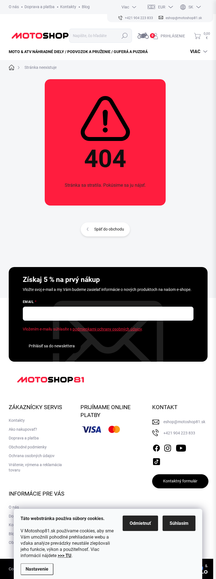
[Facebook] (156, 447)
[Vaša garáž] (144, 35)
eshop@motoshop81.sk (184, 422)
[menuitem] (80, 51)
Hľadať (124, 35)
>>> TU (64, 555)
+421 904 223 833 (179, 433)
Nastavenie (37, 569)
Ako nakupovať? (23, 429)
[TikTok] (156, 460)
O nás (14, 6)
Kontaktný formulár (180, 481)
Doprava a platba (39, 6)
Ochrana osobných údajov (32, 455)
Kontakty (68, 6)
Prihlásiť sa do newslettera (52, 346)
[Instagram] (167, 447)
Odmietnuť (140, 523)
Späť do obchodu (109, 229)
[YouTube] (181, 447)
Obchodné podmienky (28, 447)
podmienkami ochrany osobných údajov (107, 329)
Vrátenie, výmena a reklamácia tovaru (35, 467)
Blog (86, 6)
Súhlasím (179, 523)
